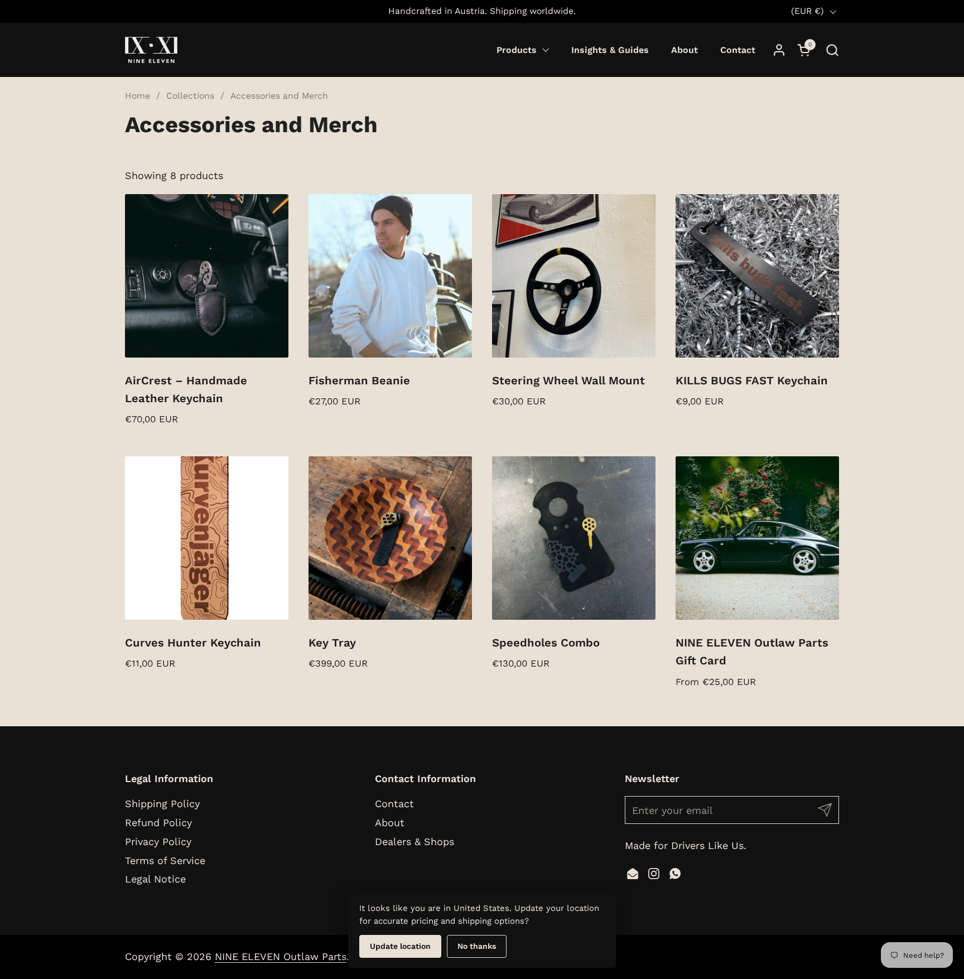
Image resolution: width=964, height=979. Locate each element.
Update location (400, 946)
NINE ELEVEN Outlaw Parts (280, 956)
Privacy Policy (158, 841)
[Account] (779, 50)
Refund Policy (158, 822)
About (389, 822)
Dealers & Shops (414, 841)
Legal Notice (155, 879)
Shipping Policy (162, 803)
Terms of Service (165, 860)
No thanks (476, 946)
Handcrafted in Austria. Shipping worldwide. (482, 11)
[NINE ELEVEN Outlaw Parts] (151, 50)
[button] (832, 50)
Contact (394, 803)
